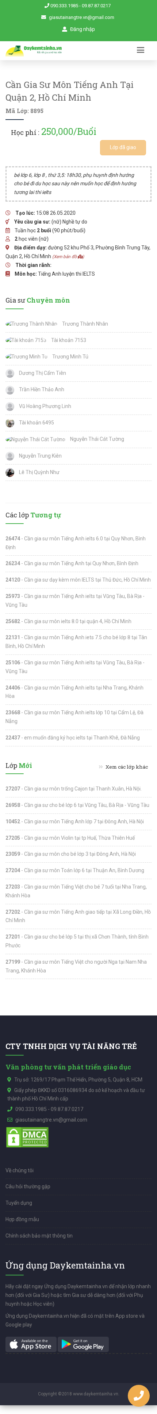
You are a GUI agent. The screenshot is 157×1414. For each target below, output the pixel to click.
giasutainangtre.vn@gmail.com (81, 17)
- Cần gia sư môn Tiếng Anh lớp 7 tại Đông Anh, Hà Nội (74, 821)
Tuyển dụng (18, 1203)
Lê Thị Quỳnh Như (39, 472)
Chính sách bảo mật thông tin (39, 1236)
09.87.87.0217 (96, 5)
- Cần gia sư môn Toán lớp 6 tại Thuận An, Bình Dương (74, 870)
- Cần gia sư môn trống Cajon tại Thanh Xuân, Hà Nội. (73, 789)
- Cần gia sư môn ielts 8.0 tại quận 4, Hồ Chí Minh (68, 621)
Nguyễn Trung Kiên (40, 456)
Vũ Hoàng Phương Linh (44, 406)
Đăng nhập (82, 29)
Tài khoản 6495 (36, 423)
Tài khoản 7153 (68, 340)
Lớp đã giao (123, 147)
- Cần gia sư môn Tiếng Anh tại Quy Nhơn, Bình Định (71, 563)
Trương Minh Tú (69, 357)
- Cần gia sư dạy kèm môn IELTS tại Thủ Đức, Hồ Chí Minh (78, 580)
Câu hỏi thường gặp (27, 1186)
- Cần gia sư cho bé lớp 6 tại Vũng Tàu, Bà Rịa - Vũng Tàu (77, 805)
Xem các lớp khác (126, 767)
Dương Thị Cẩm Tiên (42, 373)
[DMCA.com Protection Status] (27, 1136)
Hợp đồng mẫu (22, 1219)
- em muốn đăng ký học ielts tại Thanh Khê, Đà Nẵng (72, 738)
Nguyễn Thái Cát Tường (96, 439)
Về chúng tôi (19, 1170)
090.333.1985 (64, 5)
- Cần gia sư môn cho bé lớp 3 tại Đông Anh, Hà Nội (70, 854)
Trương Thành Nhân (84, 324)
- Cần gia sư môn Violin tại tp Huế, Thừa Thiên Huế (70, 838)
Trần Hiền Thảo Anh (41, 389)
